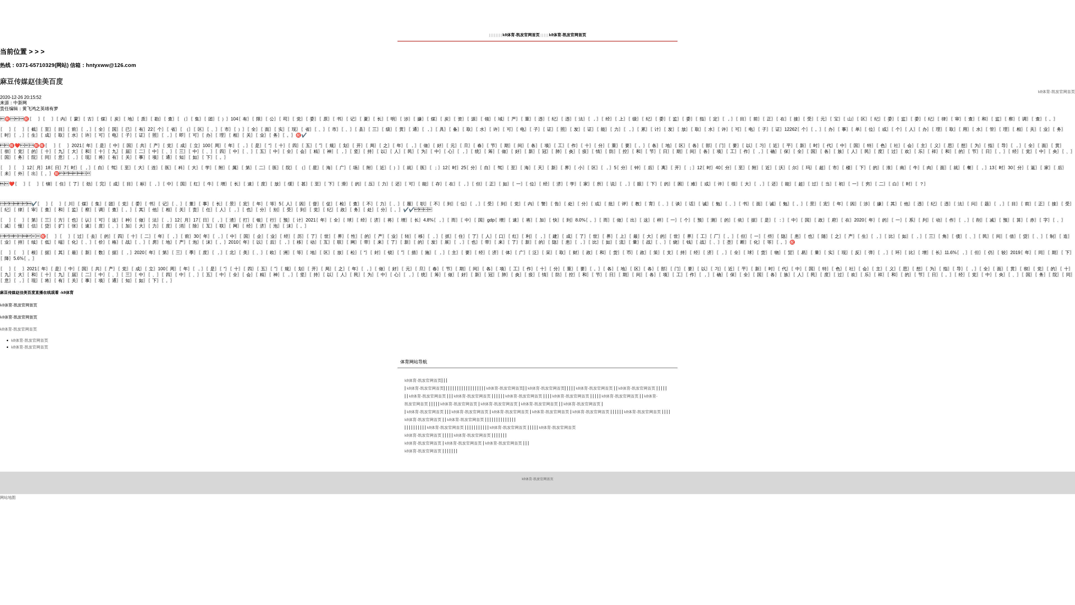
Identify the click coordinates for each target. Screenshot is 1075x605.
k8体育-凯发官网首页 (521, 34)
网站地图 (8, 497)
